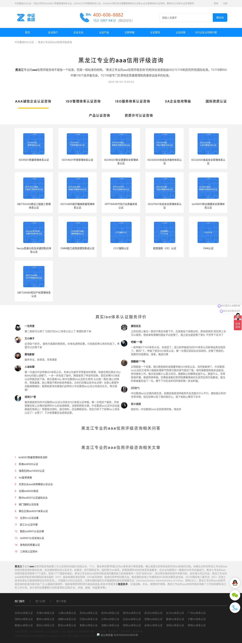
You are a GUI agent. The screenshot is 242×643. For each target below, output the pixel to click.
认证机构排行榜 (85, 631)
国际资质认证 (216, 101)
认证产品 (104, 32)
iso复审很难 (25, 477)
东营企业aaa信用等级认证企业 (36, 484)
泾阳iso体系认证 (175, 625)
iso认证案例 (21, 631)
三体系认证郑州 (28, 551)
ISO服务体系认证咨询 (132, 101)
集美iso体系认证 (175, 619)
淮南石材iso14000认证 (31, 470)
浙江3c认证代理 (29, 524)
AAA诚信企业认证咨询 (33, 101)
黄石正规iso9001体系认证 (33, 511)
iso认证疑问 (67, 631)
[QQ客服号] (235, 583)
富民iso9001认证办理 (32, 531)
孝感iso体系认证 (89, 625)
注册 (225, 3)
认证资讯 (155, 32)
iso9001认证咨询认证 (32, 537)
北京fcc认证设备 (29, 517)
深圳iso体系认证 (24, 619)
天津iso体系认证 (45, 612)
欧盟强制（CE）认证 (164, 248)
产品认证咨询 (99, 115)
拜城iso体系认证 (197, 625)
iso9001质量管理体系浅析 (32, 457)
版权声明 (138, 631)
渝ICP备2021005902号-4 (82, 635)
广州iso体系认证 (197, 612)
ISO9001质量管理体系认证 (34, 159)
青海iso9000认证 (28, 463)
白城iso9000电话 (28, 490)
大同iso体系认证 (110, 619)
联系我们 (113, 631)
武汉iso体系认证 (153, 612)
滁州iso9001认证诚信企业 (33, 497)
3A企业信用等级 (178, 101)
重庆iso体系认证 (45, 619)
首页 (27, 32)
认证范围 (101, 631)
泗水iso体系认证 (45, 625)
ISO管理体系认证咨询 (83, 101)
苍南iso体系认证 (153, 619)
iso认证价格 (36, 631)
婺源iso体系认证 (24, 625)
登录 (216, 3)
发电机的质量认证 (30, 544)
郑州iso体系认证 (132, 612)
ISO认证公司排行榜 (206, 32)
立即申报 (129, 32)
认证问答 (180, 32)
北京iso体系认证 (24, 612)
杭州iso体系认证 (110, 612)
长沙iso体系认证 (175, 612)
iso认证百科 (52, 631)
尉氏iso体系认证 (67, 625)
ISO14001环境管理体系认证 (77, 159)
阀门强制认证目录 (29, 504)
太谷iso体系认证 (132, 619)
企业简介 (53, 32)
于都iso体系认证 (197, 619)
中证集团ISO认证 (24, 42)
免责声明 (125, 631)
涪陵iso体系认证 (110, 625)
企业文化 (78, 32)
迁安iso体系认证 (89, 619)
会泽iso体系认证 (153, 625)
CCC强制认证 (121, 248)
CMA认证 (208, 248)
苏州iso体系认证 (89, 612)
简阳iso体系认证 (132, 625)
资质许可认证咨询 (139, 115)
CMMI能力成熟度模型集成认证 (77, 248)
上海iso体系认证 (67, 612)
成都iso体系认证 (67, 619)
